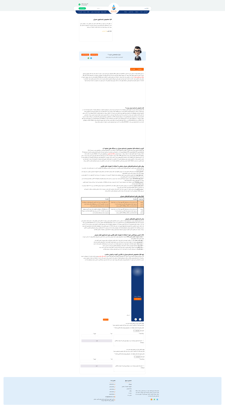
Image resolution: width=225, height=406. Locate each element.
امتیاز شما (142, 330)
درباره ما (84, 12)
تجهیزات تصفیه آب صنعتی (95, 12)
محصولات (136, 11)
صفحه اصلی (146, 11)
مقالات (88, 12)
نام (111, 333)
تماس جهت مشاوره (84, 3)
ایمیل (94, 333)
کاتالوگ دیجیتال (103, 12)
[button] (136, 319)
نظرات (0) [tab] (133, 69)
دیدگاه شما (141, 333)
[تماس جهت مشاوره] (79, 4)
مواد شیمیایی (131, 11)
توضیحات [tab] (140, 69)
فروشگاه (125, 11)
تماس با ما (80, 12)
